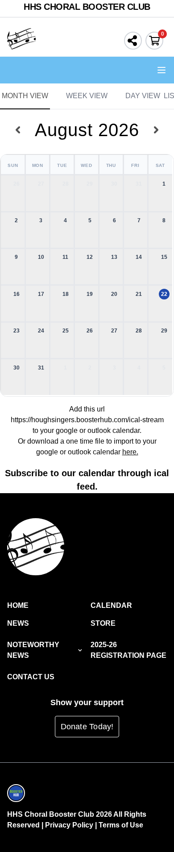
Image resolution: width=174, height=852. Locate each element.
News (18, 623)
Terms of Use (121, 825)
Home (18, 605)
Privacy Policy (69, 825)
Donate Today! (87, 726)
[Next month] (156, 129)
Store (103, 623)
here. (130, 452)
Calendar (111, 605)
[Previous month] (18, 129)
